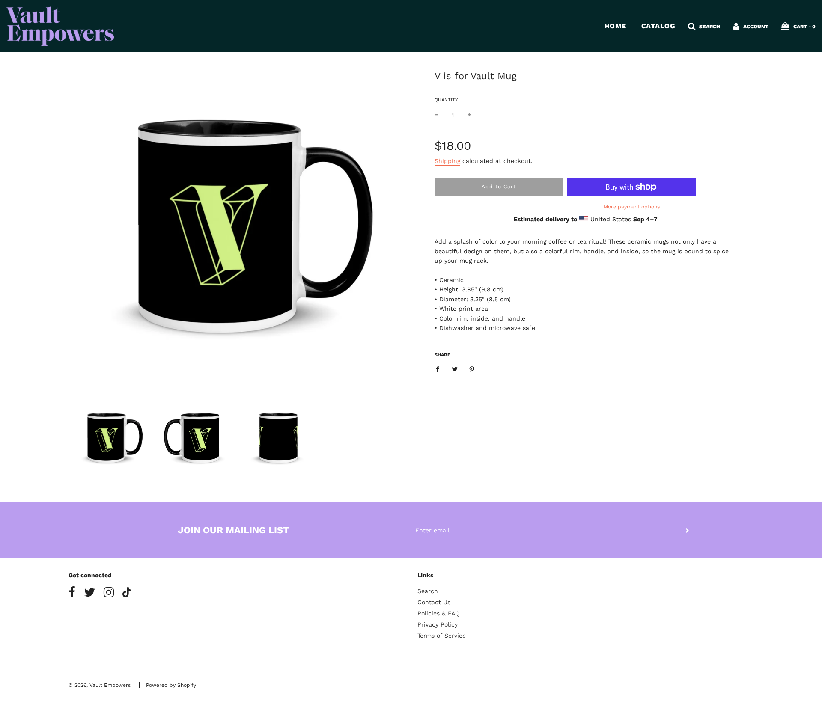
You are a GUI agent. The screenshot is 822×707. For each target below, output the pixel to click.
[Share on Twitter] (454, 368)
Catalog (658, 26)
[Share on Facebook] (440, 368)
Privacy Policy (437, 624)
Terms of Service (441, 635)
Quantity (446, 100)
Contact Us (433, 602)
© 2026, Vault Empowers (99, 685)
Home (615, 26)
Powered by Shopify (171, 685)
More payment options (632, 207)
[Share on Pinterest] (472, 368)
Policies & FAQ (438, 613)
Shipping (447, 160)
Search (427, 591)
